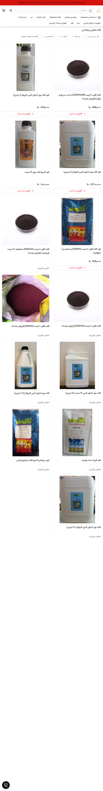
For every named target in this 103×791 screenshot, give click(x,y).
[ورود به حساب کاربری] (11, 10)
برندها (77, 36)
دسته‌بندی (50, 36)
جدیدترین (92, 36)
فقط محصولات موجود (29, 36)
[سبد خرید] (3, 10)
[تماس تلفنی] (6, 785)
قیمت (64, 36)
